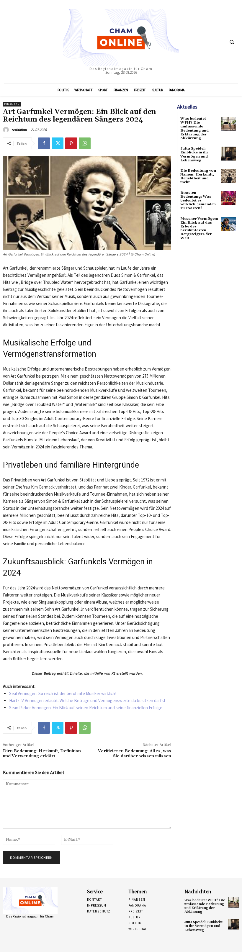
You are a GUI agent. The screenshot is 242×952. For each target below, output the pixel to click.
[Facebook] (44, 143)
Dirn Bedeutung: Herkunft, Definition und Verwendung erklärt (42, 753)
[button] (231, 42)
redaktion (19, 129)
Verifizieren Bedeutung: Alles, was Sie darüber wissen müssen (134, 753)
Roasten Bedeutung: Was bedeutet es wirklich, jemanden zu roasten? (198, 201)
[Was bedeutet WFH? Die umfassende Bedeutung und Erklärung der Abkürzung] (228, 124)
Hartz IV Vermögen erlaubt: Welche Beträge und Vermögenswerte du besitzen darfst (87, 700)
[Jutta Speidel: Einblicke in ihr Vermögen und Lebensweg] (228, 154)
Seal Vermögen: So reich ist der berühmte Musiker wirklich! (62, 693)
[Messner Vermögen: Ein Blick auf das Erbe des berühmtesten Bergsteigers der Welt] (228, 224)
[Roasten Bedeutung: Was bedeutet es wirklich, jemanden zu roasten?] (228, 198)
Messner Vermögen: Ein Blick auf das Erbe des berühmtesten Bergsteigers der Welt (199, 228)
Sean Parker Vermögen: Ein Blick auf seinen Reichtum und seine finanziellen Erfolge (85, 707)
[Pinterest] (71, 143)
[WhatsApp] (85, 143)
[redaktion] (7, 130)
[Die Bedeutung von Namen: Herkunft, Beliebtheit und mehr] (228, 176)
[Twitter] (57, 143)
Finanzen (12, 104)
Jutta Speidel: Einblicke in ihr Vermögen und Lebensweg (194, 154)
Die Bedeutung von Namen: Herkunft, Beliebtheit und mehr (198, 176)
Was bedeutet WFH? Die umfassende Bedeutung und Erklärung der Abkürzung (194, 128)
